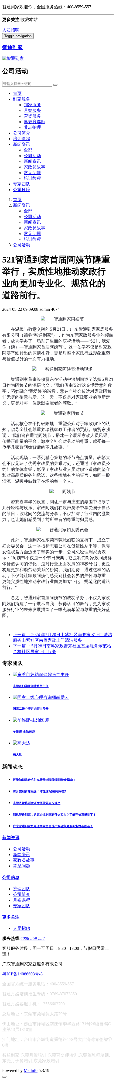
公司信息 (10, 877)
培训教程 (32, 178)
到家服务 (21, 99)
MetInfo (30, 1070)
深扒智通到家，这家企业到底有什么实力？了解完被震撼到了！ (54, 814)
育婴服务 (32, 116)
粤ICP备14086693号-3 (22, 974)
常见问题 (32, 172)
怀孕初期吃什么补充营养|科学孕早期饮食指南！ (44, 779)
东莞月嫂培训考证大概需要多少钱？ (36, 803)
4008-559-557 (33, 938)
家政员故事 (34, 167)
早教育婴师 (34, 121)
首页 (17, 93)
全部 (28, 150)
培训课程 (21, 138)
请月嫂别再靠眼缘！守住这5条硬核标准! (39, 791)
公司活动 (32, 155)
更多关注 (10, 917)
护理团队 (21, 888)
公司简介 (21, 133)
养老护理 (32, 127)
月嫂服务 (32, 110)
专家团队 (21, 184)
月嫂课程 (21, 900)
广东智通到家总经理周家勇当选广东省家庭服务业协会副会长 (53, 826)
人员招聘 (10, 30)
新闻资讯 (21, 144)
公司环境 (21, 189)
